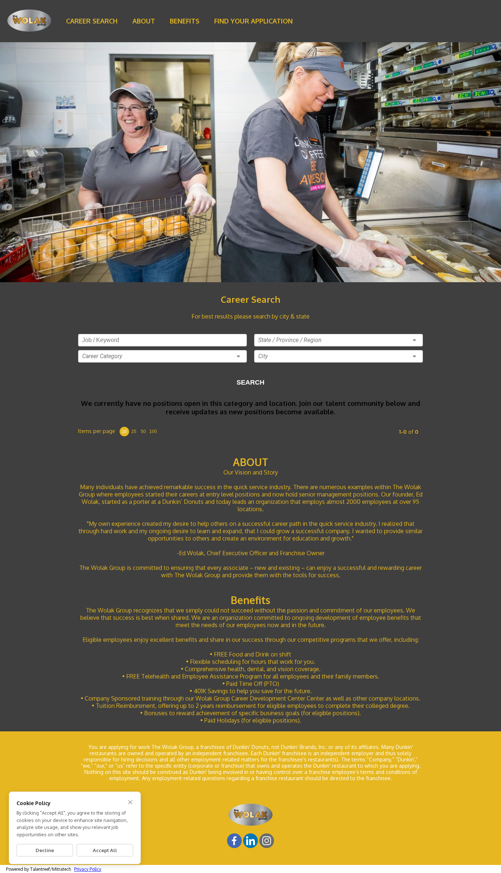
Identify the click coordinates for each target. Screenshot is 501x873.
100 (153, 431)
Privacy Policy (87, 869)
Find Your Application (253, 21)
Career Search (92, 21)
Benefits (185, 21)
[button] (162, 356)
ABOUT (143, 21)
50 (143, 431)
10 (124, 431)
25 (133, 431)
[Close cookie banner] (130, 802)
